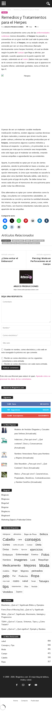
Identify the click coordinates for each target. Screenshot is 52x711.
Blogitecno (5, 511)
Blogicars (5, 495)
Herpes (28, 241)
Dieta (38, 544)
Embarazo (8, 554)
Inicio (3, 10)
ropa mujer (6, 581)
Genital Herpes (18, 241)
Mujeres (25, 571)
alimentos (17, 534)
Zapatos (19, 592)
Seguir (46, 410)
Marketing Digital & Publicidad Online (16, 520)
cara (20, 539)
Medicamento (12, 565)
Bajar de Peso (30, 534)
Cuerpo (29, 545)
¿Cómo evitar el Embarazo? (9, 259)
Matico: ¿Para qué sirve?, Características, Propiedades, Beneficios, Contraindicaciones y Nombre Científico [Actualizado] (32, 478)
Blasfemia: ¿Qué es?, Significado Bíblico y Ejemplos (22, 605)
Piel (15, 243)
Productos (23, 576)
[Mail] (23, 685)
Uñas (26, 586)
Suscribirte (43, 416)
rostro (25, 59)
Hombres (7, 560)
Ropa (35, 576)
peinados (37, 570)
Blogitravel (5, 516)
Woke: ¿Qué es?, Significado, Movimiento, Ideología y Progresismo (23, 615)
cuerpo (21, 52)
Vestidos (8, 591)
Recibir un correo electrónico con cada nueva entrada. (26, 364)
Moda (44, 565)
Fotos (45, 554)
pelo (6, 576)
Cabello (9, 539)
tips (6, 586)
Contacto (24, 701)
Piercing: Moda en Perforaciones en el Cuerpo (41, 261)
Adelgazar (6, 534)
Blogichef (5, 503)
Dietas (6, 549)
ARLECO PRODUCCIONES (13, 27)
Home (15, 701)
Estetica (34, 554)
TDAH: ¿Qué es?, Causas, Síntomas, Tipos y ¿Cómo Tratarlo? (23, 623)
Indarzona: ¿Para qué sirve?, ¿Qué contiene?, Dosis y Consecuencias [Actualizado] (28, 444)
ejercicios (36, 549)
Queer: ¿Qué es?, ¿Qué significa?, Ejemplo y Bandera (23, 629)
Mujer (15, 571)
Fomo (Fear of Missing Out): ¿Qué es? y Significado (22, 610)
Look (32, 560)
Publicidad (35, 701)
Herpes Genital (38, 241)
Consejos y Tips (7, 645)
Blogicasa (5, 499)
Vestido (34, 586)
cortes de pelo (18, 545)
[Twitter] (29, 685)
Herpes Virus (7, 243)
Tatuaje (33, 581)
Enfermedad (22, 554)
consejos (33, 539)
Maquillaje (43, 560)
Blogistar (4, 507)
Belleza (44, 534)
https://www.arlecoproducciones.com (26, 289)
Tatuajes (44, 581)
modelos (6, 571)
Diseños (15, 550)
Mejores (30, 565)
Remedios (22, 243)
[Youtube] (36, 685)
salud (9, 10)
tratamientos (33, 243)
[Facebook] (17, 685)
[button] (48, 4)
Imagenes (20, 560)
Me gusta (44, 404)
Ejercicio (24, 549)
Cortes (6, 544)
